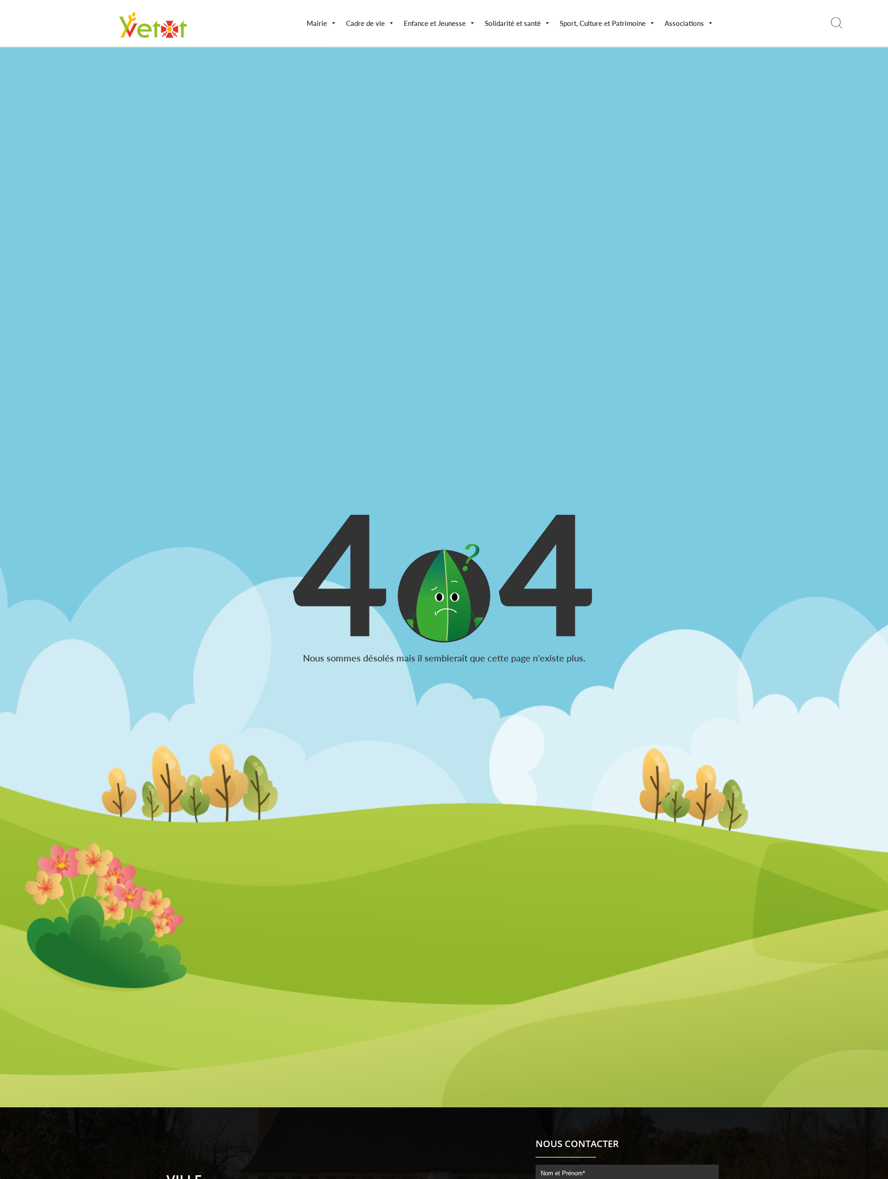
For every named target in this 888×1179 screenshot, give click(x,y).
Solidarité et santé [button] (513, 23)
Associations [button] (684, 23)
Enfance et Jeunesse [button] (435, 23)
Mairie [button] (317, 23)
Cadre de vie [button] (365, 23)
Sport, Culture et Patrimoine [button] (603, 23)
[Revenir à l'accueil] (153, 40)
